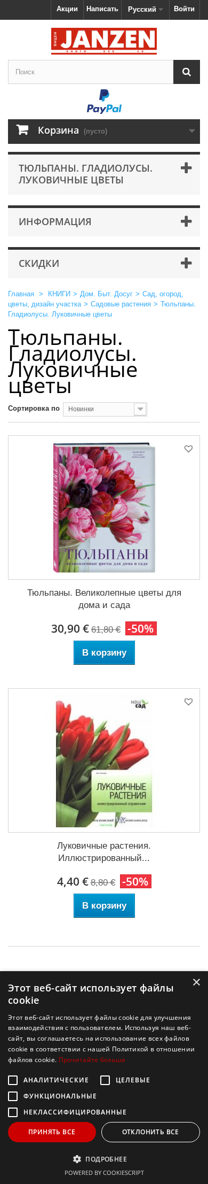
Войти (184, 9)
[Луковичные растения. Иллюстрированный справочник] (104, 760)
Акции (67, 9)
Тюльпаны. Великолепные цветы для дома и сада (104, 599)
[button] (104, 1159)
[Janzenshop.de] (104, 41)
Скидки (39, 263)
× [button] (196, 983)
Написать (102, 9)
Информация (55, 221)
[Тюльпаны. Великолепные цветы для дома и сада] (104, 507)
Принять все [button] (51, 1131)
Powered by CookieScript (104, 1172)
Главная (21, 294)
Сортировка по (34, 408)
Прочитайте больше (92, 1059)
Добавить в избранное (187, 450)
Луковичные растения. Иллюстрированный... (104, 852)
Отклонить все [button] (150, 1131)
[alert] (104, 1077)
